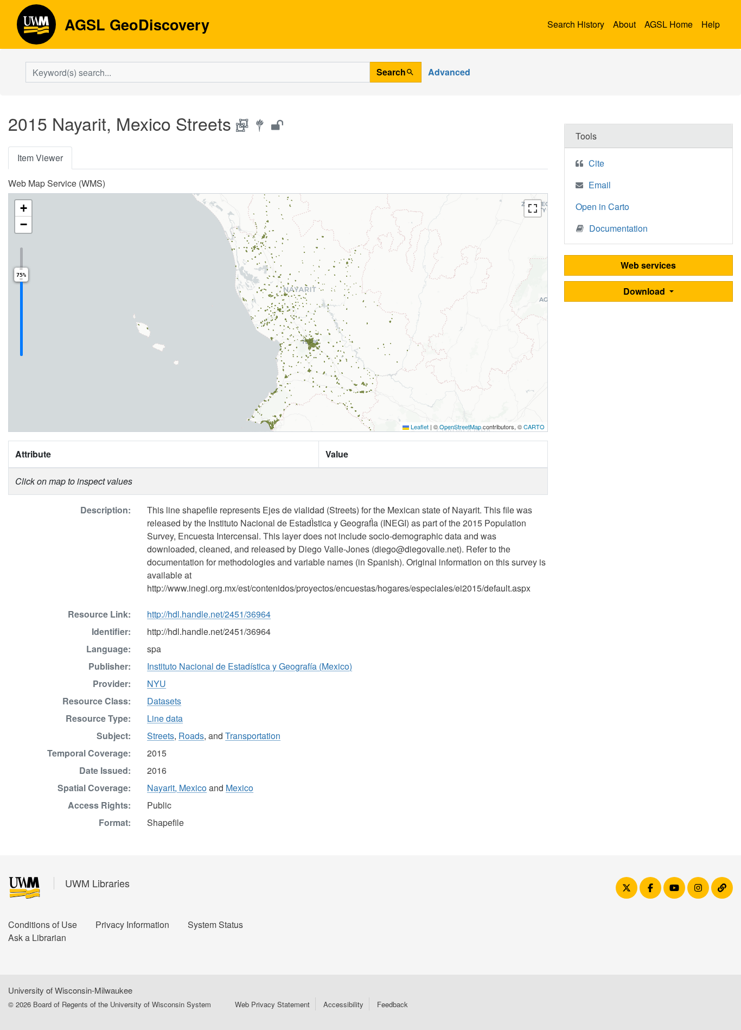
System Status (215, 924)
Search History (575, 24)
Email (600, 185)
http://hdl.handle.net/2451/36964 (209, 614)
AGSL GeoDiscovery (36, 28)
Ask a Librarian (37, 937)
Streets (160, 735)
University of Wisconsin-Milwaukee (70, 990)
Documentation (618, 228)
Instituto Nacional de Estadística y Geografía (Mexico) (249, 666)
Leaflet (419, 426)
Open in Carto (602, 206)
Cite (596, 163)
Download (645, 291)
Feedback (392, 1004)
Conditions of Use (42, 924)
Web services (648, 265)
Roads (191, 735)
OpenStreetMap (460, 426)
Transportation (252, 735)
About (624, 24)
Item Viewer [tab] (40, 157)
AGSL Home (668, 24)
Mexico (239, 787)
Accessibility (343, 1004)
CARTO (534, 426)
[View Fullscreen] (533, 208)
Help (710, 24)
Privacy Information (132, 924)
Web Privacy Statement (272, 1004)
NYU (156, 683)
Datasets (164, 701)
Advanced (449, 72)
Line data (165, 718)
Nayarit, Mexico (177, 787)
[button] (23, 208)
